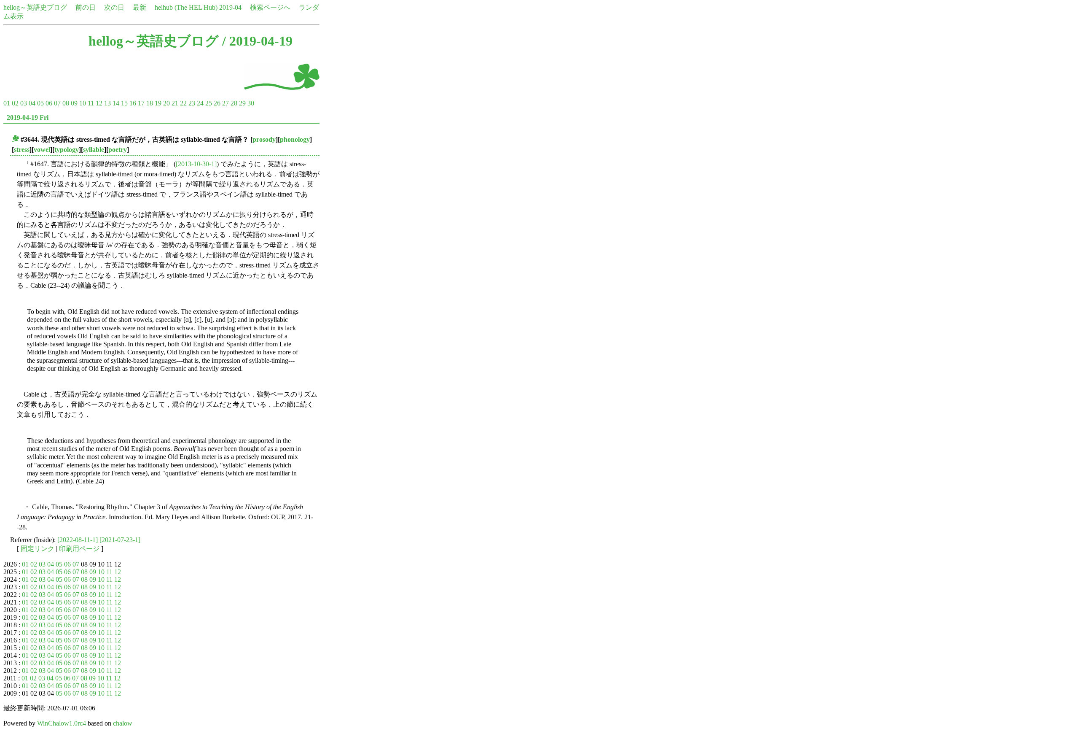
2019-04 (230, 7)
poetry (117, 149)
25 (208, 103)
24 (200, 103)
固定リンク (37, 548)
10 (82, 103)
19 (158, 103)
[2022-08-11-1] (77, 539)
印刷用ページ (79, 548)
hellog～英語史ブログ (35, 7)
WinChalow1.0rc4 (61, 723)
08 (65, 103)
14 (116, 103)
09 (74, 103)
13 (107, 103)
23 (191, 103)
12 (99, 103)
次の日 (114, 7)
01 (6, 103)
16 (132, 103)
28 (234, 103)
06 (49, 103)
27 (225, 103)
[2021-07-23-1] (119, 539)
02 (15, 103)
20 (166, 103)
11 (91, 103)
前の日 (85, 7)
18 (149, 103)
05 (40, 103)
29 (242, 103)
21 (175, 103)
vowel (42, 149)
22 (183, 103)
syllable (93, 149)
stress (22, 149)
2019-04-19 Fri (27, 117)
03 (23, 103)
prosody (264, 139)
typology (66, 149)
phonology (295, 139)
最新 (139, 7)
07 (57, 103)
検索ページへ (270, 7)
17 (141, 103)
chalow (122, 723)
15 (124, 103)
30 (250, 103)
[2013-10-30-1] (196, 163)
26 (217, 103)
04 (32, 103)
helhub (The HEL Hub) (186, 7)
